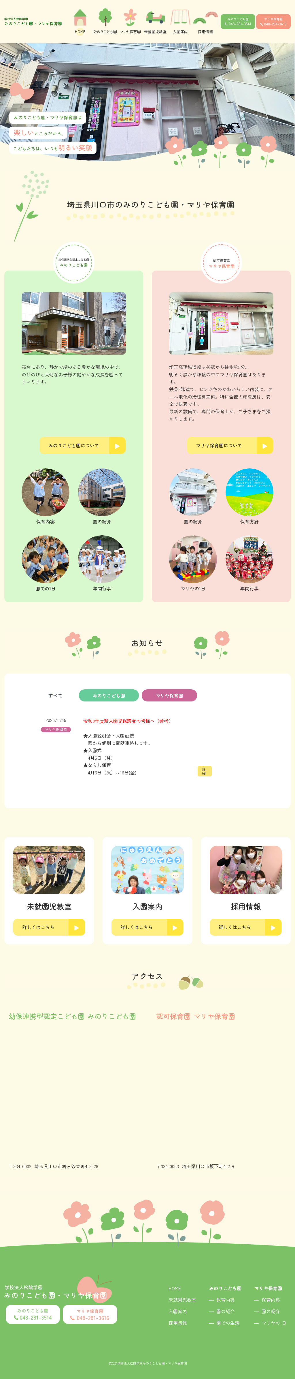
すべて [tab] (55, 695)
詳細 (204, 771)
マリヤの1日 (274, 1322)
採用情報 (178, 1322)
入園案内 (178, 1311)
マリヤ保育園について (219, 445)
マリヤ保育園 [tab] (169, 695)
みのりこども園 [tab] (109, 695)
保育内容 (225, 1299)
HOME (175, 1288)
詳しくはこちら (38, 927)
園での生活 (227, 1322)
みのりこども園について (73, 445)
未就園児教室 (182, 1299)
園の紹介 (225, 1311)
